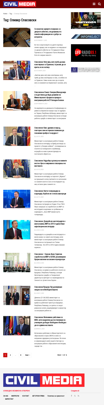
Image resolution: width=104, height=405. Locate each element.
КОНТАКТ (25, 396)
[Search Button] (99, 4)
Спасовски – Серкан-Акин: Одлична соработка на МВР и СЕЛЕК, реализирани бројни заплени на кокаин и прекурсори (50, 256)
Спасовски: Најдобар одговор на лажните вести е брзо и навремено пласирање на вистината (50, 163)
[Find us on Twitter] (75, 395)
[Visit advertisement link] (86, 20)
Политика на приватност (56, 396)
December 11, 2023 (41, 40)
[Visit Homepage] (19, 4)
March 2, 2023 (40, 329)
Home (5, 14)
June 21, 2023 (40, 293)
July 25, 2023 (40, 169)
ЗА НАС (5, 396)
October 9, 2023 (41, 70)
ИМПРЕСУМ (15, 396)
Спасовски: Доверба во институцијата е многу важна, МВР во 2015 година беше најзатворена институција (49, 224)
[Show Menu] (94, 4)
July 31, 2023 (40, 136)
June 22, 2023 (40, 230)
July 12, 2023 (40, 197)
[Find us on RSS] (78, 395)
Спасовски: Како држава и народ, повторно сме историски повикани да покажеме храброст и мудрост (49, 130)
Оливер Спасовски (20, 14)
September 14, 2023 (41, 103)
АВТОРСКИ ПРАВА (38, 396)
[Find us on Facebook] (71, 395)
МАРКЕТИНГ (9, 399)
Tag (10, 14)
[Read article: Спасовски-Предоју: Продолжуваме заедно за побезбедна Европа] (16, 295)
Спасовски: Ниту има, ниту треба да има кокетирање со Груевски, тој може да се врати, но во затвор (50, 64)
